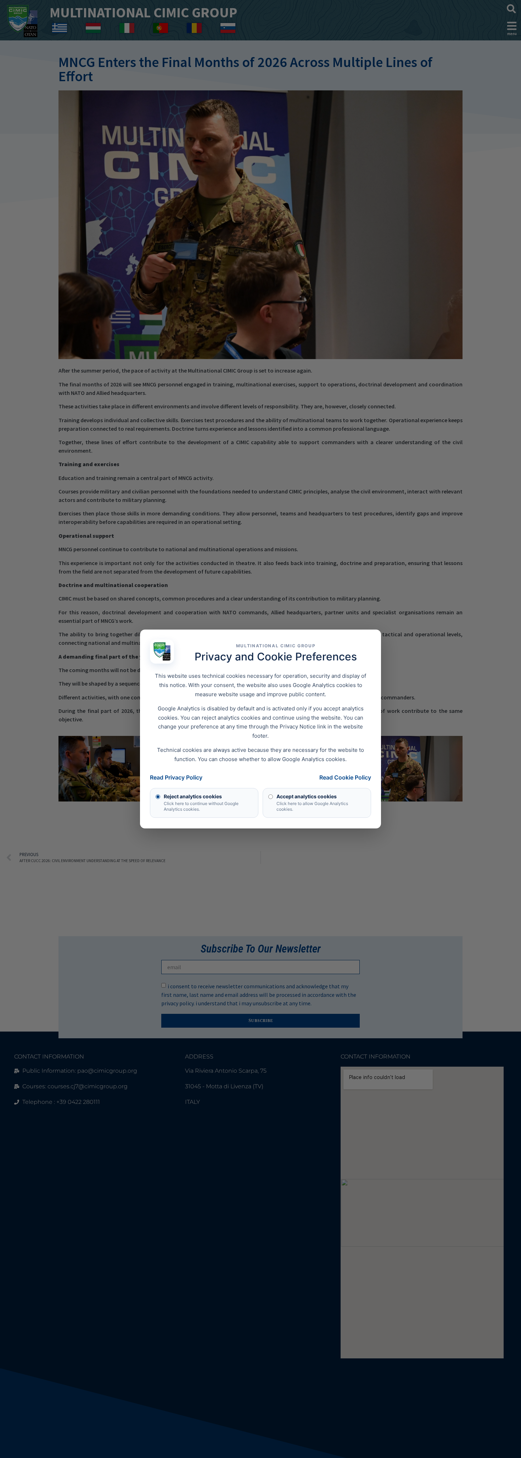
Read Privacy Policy (176, 777)
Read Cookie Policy (345, 777)
